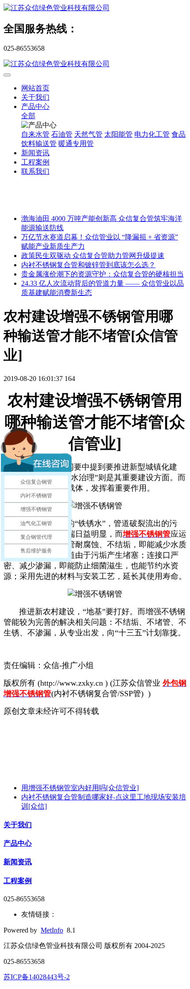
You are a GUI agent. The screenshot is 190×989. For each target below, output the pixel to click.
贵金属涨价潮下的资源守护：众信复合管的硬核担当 (102, 274)
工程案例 (35, 162)
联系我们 (35, 171)
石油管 (61, 134)
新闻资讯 (35, 153)
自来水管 (35, 134)
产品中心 (35, 106)
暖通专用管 (76, 143)
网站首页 (35, 88)
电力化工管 (152, 134)
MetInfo (52, 930)
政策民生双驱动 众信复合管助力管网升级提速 (92, 255)
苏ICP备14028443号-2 (37, 977)
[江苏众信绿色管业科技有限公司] (95, 8)
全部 (28, 115)
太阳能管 (118, 134)
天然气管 (88, 134)
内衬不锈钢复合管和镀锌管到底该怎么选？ (88, 265)
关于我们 (35, 97)
